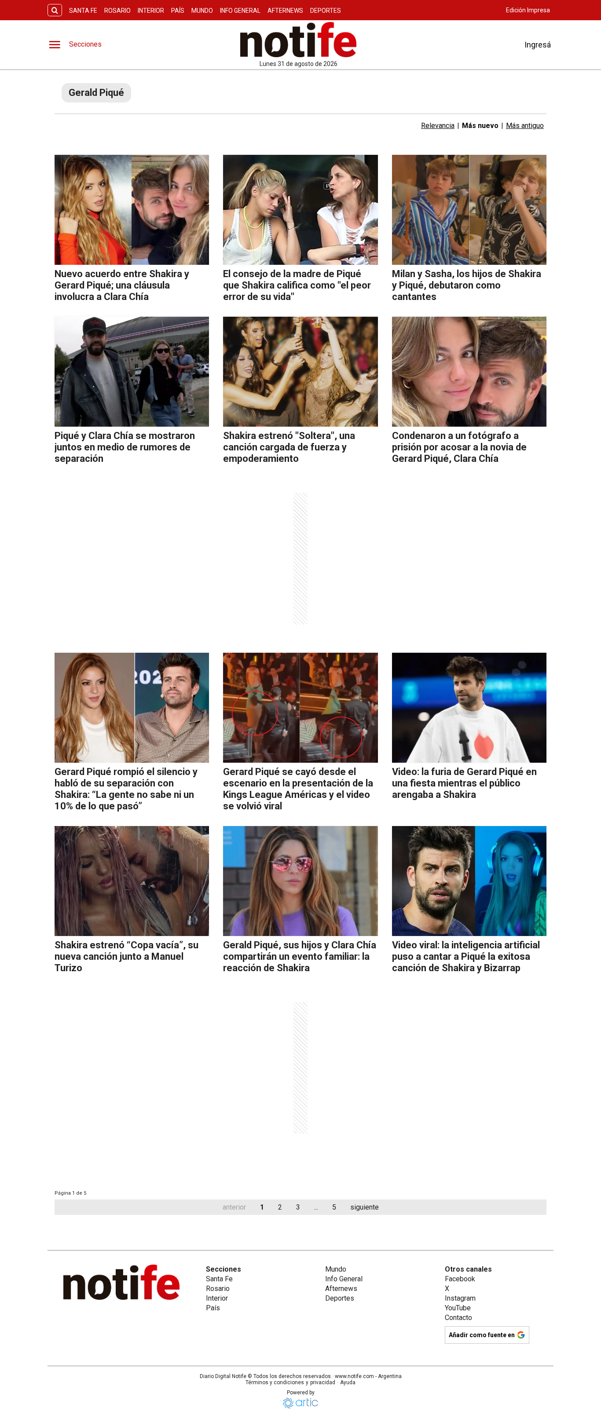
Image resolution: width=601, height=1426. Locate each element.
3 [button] (298, 1207)
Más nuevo (480, 125)
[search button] (55, 10)
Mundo (202, 10)
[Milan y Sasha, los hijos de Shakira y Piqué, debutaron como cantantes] (469, 210)
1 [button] (262, 1207)
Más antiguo (525, 125)
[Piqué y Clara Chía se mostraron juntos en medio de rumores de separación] (132, 372)
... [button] (316, 1207)
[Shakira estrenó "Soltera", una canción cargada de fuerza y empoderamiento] (300, 372)
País (177, 10)
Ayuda (347, 1382)
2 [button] (280, 1207)
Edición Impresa (528, 10)
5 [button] (334, 1207)
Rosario (117, 10)
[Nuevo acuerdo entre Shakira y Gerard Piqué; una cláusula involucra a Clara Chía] (132, 210)
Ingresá (537, 44)
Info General (240, 10)
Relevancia (437, 125)
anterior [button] (234, 1207)
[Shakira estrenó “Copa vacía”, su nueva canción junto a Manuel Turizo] (132, 881)
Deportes (325, 10)
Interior (151, 10)
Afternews (285, 10)
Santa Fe (83, 10)
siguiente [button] (364, 1207)
